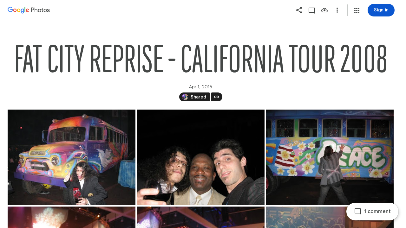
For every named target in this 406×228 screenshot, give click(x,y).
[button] (356, 10)
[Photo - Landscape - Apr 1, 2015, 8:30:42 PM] (330, 157)
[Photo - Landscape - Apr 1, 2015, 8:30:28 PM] (71, 157)
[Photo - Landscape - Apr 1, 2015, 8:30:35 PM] (201, 157)
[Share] (299, 10)
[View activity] (311, 10)
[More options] (337, 10)
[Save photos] (324, 10)
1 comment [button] (377, 211)
